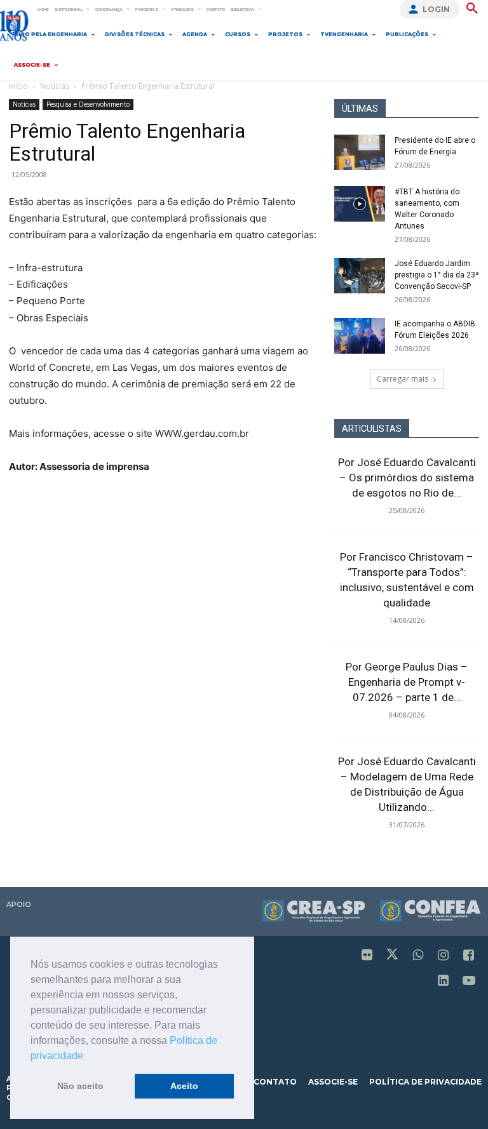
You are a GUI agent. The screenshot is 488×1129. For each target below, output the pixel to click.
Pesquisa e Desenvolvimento (88, 104)
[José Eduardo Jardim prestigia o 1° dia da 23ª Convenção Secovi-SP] (359, 275)
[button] (88, 1057)
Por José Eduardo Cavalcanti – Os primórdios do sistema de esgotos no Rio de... (407, 477)
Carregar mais (402, 378)
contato (275, 1081)
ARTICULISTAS (372, 429)
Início (18, 86)
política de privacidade (425, 1081)
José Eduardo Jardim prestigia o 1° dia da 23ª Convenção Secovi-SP (436, 275)
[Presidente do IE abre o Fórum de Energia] (359, 152)
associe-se (333, 1081)
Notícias (54, 86)
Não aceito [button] (80, 1086)
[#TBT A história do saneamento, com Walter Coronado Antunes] (359, 204)
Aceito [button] (184, 1086)
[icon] (367, 956)
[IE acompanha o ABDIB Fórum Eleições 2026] (359, 336)
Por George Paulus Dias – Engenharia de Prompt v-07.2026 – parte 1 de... (407, 682)
